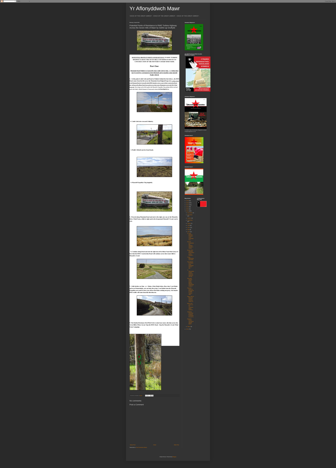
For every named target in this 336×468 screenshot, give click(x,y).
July (188, 225)
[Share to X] (149, 396)
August (189, 223)
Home (154, 445)
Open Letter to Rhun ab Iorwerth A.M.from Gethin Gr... (190, 299)
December (190, 212)
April (188, 231)
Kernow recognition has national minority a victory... (190, 245)
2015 (187, 209)
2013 (187, 329)
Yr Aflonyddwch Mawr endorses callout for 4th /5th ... (190, 273)
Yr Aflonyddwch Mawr (155, 8)
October (189, 218)
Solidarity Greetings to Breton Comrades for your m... (190, 314)
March (189, 326)
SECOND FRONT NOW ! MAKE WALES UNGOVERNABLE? (190, 282)
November (189, 214)
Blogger (174, 456)
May (188, 229)
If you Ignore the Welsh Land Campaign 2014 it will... (190, 265)
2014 (187, 211)
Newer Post (132, 445)
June (188, 227)
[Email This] (146, 396)
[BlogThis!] (147, 396)
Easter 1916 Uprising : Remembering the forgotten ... (190, 253)
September (190, 220)
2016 (187, 206)
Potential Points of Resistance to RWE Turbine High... (190, 291)
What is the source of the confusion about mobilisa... (190, 306)
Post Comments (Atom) (141, 447)
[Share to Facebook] (151, 396)
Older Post (176, 445)
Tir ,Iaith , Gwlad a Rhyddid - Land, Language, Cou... (190, 236)
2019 (187, 200)
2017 (187, 204)
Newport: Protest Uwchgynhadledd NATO (190, 321)
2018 (187, 202)
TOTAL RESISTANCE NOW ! (190, 258)
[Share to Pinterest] (152, 396)
